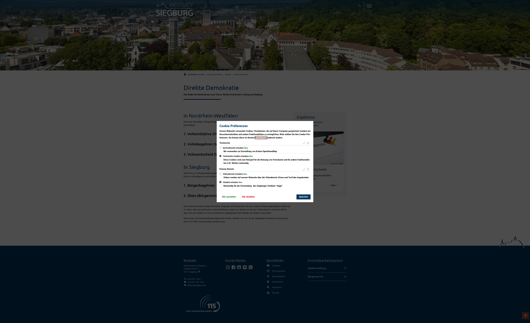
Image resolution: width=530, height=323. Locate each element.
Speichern (303, 197)
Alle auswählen (229, 197)
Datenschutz (261, 137)
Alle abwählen (248, 197)
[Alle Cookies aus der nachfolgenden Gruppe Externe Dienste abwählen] (308, 169)
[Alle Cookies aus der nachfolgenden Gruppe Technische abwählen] (308, 143)
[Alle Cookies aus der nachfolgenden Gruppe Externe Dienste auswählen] (304, 169)
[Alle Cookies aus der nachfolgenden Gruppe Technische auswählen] (304, 143)
